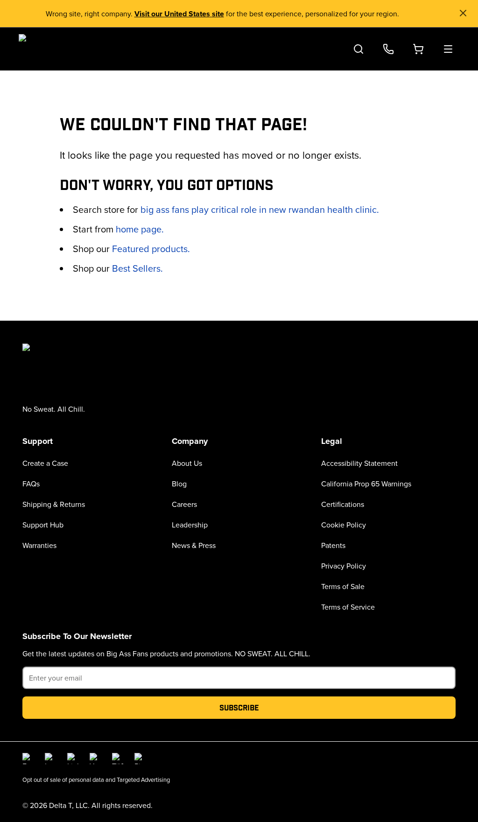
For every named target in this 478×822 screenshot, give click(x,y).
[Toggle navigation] (448, 49)
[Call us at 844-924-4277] (388, 49)
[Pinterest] (140, 758)
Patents (333, 545)
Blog (179, 483)
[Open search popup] (358, 49)
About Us (187, 463)
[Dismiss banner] (463, 13)
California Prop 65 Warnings (366, 483)
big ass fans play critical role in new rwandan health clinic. (260, 209)
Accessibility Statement (359, 463)
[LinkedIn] (72, 758)
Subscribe (239, 707)
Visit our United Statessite (179, 13)
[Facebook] (28, 758)
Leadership (190, 525)
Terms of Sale (343, 586)
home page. (140, 229)
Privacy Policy (343, 566)
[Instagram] (50, 758)
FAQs (31, 483)
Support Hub (42, 525)
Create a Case (45, 463)
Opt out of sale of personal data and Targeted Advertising (96, 779)
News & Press (194, 545)
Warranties (39, 545)
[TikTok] (117, 758)
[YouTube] (95, 758)
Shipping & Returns (53, 504)
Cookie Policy (343, 525)
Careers (184, 504)
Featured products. (151, 248)
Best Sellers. (137, 268)
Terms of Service (348, 607)
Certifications (342, 504)
